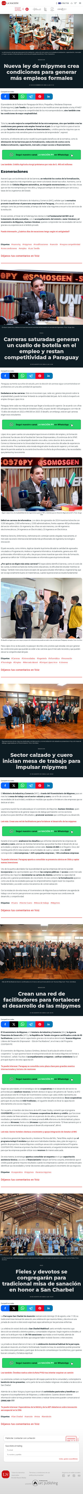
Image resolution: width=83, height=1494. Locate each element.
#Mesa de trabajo (41, 903)
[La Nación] (10, 3)
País (41, 1265)
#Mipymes (55, 903)
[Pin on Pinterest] (39, 97)
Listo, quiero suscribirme (68, 1459)
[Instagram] (74, 1475)
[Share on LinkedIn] (48, 97)
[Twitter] (68, 1475)
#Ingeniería (42, 658)
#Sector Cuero (25, 903)
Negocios (41, 60)
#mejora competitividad (70, 244)
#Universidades (28, 658)
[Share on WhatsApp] (22, 97)
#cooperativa (17, 1172)
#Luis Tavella (33, 248)
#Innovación (66, 658)
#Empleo (17, 662)
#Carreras (15, 658)
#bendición (46, 1416)
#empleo (22, 248)
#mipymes (27, 244)
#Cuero (14, 903)
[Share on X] (14, 97)
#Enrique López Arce (48, 662)
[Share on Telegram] (31, 97)
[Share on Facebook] (5, 97)
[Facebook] (63, 1475)
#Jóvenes (63, 662)
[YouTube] (79, 1475)
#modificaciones (41, 244)
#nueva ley (16, 244)
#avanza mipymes (43, 1172)
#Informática (54, 658)
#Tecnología (6, 662)
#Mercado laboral (30, 662)
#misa (37, 1416)
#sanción (54, 244)
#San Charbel (17, 1416)
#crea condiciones (9, 248)
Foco (41, 333)
